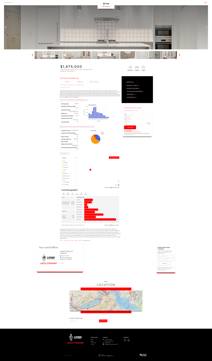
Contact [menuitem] (92, 344)
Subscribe (164, 263)
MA (69, 240)
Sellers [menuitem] (92, 341)
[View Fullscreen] (71, 296)
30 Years (131, 110)
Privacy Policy (68, 355)
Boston (76, 240)
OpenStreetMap (136, 310)
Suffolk (72, 240)
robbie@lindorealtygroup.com (111, 344)
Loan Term (126, 110)
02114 (80, 240)
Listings (65, 240)
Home (61, 240)
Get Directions (103, 320)
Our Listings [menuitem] (93, 342)
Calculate (130, 127)
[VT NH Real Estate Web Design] (143, 355)
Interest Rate (127, 121)
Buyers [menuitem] (92, 339)
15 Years (136, 110)
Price (125, 113)
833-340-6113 (9, 2)
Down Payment (127, 117)
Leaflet (132, 310)
